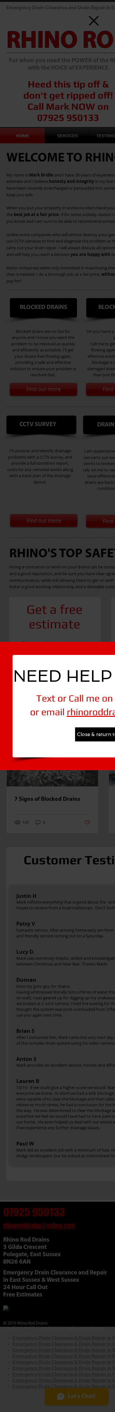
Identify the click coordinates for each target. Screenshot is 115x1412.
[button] (93, 21)
